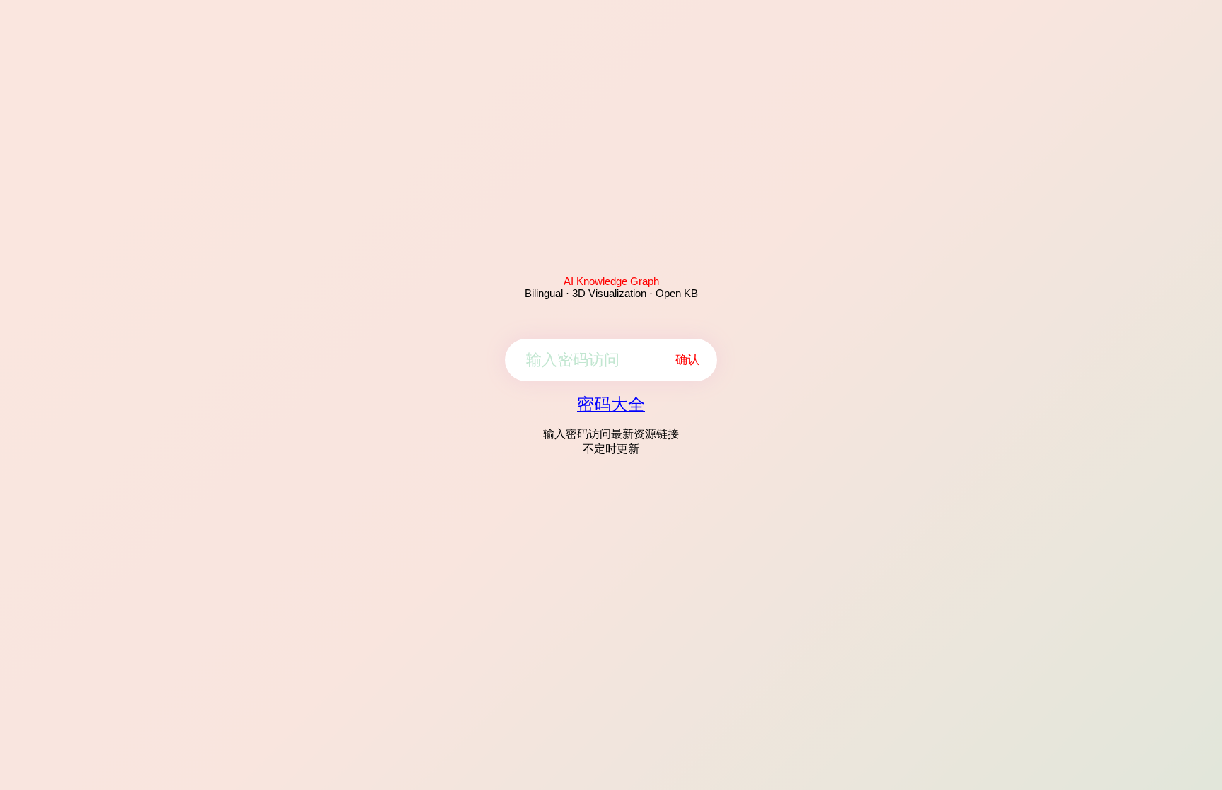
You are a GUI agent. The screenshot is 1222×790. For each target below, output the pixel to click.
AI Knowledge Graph (611, 281)
